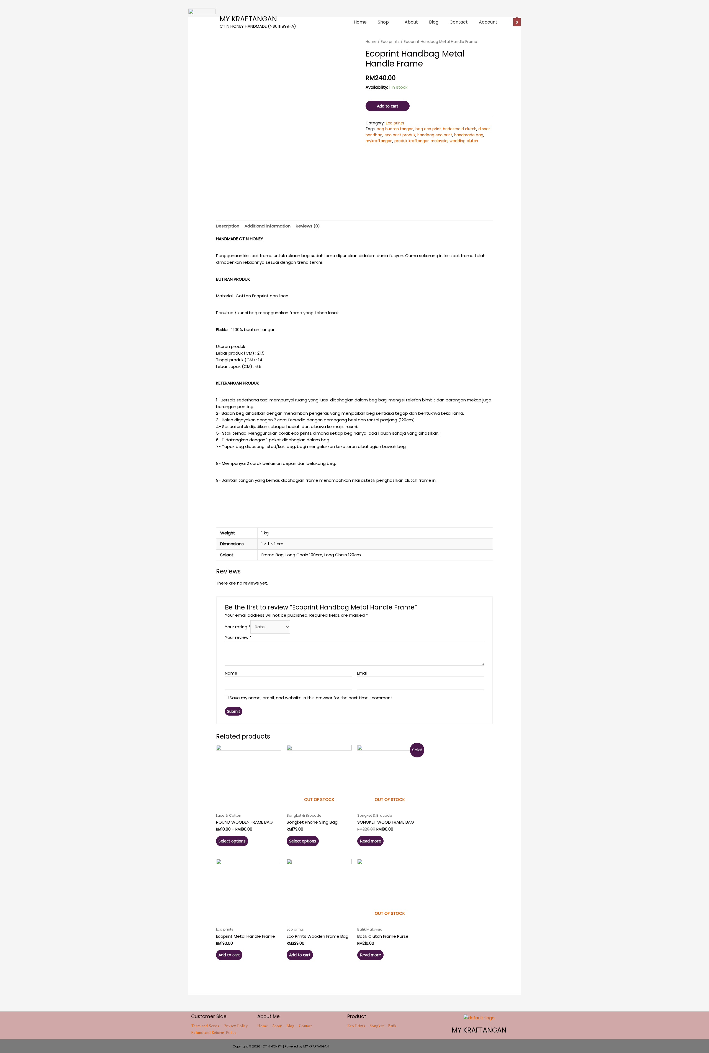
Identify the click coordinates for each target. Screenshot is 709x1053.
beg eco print (428, 129)
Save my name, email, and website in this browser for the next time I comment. (311, 698)
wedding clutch (463, 141)
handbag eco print (434, 135)
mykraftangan (379, 141)
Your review (238, 637)
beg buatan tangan (395, 129)
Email (362, 673)
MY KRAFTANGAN (248, 19)
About (411, 22)
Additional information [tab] (268, 226)
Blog (433, 22)
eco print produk (399, 135)
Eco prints (395, 123)
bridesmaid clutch (459, 129)
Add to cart (387, 106)
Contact (458, 22)
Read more (370, 841)
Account (488, 22)
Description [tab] (227, 226)
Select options (232, 841)
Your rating (237, 627)
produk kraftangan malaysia (421, 141)
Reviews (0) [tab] (308, 226)
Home (360, 22)
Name (231, 673)
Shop (383, 22)
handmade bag (468, 135)
